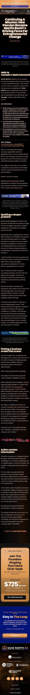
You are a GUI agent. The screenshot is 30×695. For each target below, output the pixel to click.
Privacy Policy (15, 685)
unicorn (16, 154)
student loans (12, 407)
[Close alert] (28, 2)
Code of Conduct (15, 689)
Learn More (14, 6)
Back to (16, 531)
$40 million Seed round (14, 188)
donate (26, 382)
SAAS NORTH (15, 181)
